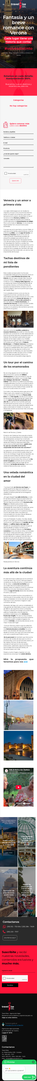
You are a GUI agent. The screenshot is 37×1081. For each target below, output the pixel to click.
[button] (33, 1062)
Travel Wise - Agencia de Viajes (11, 1013)
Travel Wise (11, 822)
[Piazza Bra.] (19, 730)
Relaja (27, 822)
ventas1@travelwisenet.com (14, 1058)
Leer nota (8, 853)
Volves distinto (8, 823)
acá (25, 661)
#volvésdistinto (18, 48)
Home (6, 53)
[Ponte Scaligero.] (19, 760)
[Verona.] (19, 699)
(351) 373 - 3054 (10, 1056)
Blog (10, 53)
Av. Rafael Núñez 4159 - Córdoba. (12, 1052)
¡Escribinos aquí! (10, 938)
